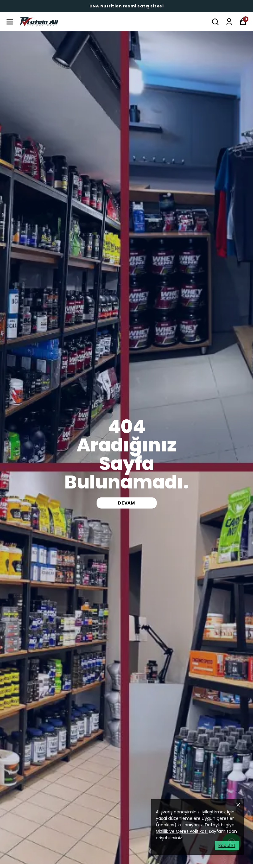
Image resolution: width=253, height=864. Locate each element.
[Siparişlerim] (229, 22)
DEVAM (126, 503)
